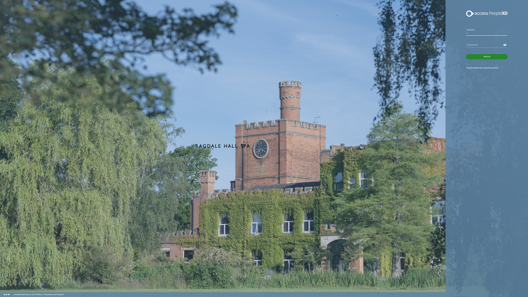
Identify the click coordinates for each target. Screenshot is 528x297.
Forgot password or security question (482, 68)
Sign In (486, 57)
